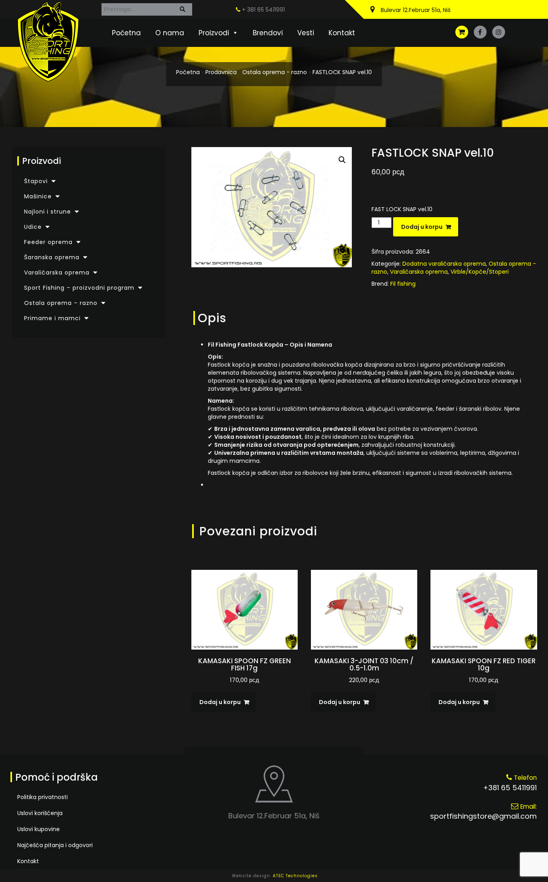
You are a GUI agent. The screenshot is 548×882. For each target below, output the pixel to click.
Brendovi (268, 33)
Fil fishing (403, 284)
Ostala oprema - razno (274, 72)
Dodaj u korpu (421, 227)
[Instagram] (498, 32)
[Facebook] (480, 32)
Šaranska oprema (51, 257)
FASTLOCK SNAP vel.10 (342, 72)
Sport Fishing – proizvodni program (79, 288)
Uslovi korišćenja (40, 813)
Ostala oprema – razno (60, 303)
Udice (33, 227)
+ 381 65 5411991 (262, 10)
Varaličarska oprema (56, 272)
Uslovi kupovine (38, 829)
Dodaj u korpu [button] (220, 702)
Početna (126, 33)
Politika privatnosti (42, 797)
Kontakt (342, 33)
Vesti (305, 33)
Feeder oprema (48, 242)
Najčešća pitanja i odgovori (55, 845)
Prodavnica (221, 72)
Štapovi (36, 181)
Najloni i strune (47, 212)
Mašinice (38, 196)
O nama (169, 33)
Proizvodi (214, 33)
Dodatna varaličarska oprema (444, 264)
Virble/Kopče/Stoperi (480, 272)
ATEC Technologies (295, 876)
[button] (342, 160)
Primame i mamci (52, 318)
